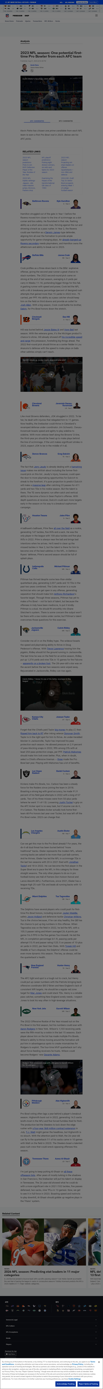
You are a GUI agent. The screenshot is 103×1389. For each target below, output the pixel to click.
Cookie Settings (74, 1379)
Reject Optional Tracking (88, 1384)
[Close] (99, 1362)
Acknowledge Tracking (65, 1384)
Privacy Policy (77, 1364)
